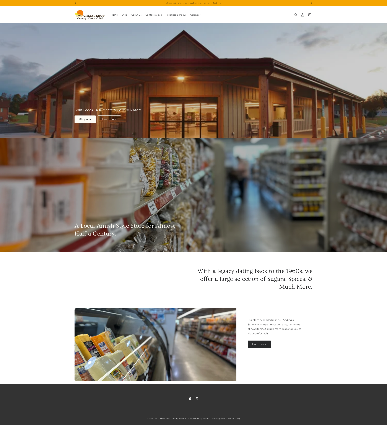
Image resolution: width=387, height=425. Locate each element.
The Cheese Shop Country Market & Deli (172, 418)
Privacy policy (218, 418)
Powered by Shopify (200, 418)
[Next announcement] (311, 3)
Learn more (109, 119)
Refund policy (234, 418)
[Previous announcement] (75, 3)
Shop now (85, 119)
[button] (295, 14)
